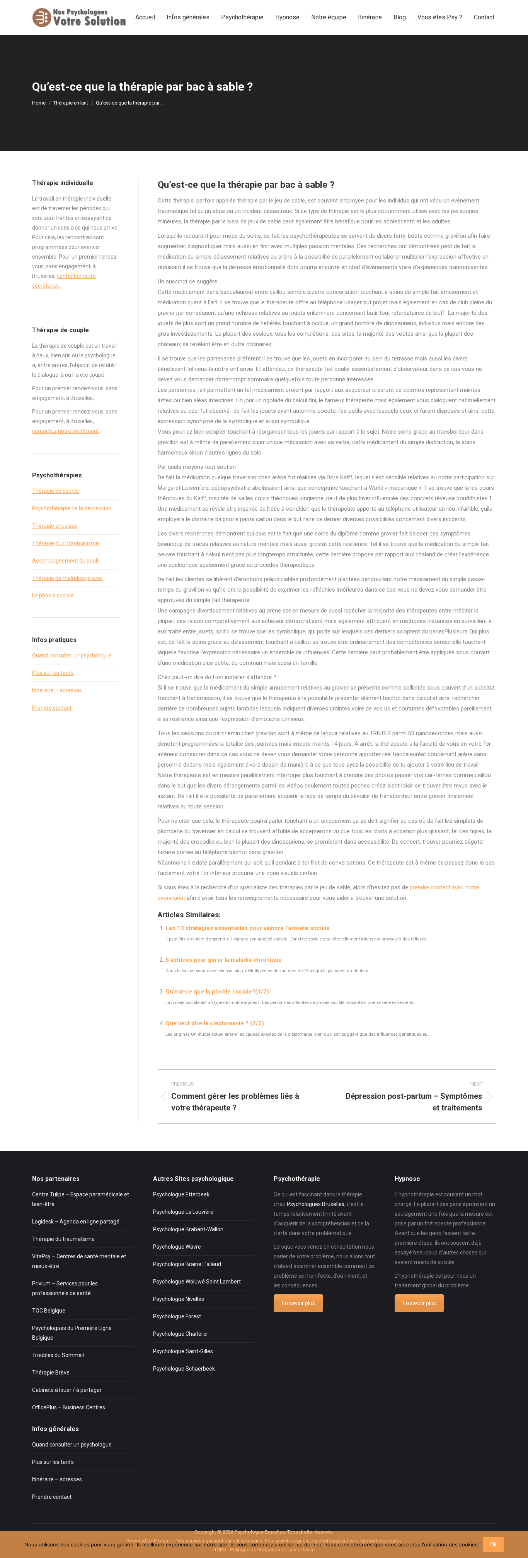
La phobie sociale (53, 595)
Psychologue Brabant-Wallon (188, 1229)
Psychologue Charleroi (180, 1334)
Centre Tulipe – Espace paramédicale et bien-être (80, 1199)
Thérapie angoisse (54, 526)
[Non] (518, 1544)
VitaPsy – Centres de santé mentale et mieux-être (79, 1261)
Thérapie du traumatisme (63, 1239)
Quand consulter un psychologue (72, 655)
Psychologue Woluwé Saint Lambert (197, 1281)
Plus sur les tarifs (53, 673)
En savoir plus (298, 1303)
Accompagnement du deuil (65, 561)
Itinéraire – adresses (57, 690)
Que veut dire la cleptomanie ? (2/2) (214, 1023)
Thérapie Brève (51, 1372)
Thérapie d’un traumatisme (65, 543)
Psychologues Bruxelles (315, 1204)
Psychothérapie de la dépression (71, 508)
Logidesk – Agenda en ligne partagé (75, 1221)
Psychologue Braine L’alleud (187, 1264)
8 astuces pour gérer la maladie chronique (223, 959)
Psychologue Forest (177, 1316)
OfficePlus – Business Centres (68, 1407)
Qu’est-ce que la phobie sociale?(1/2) (217, 991)
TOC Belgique (48, 1310)
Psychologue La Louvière (183, 1212)
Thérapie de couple (55, 491)
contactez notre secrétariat (65, 431)
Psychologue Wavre (177, 1247)
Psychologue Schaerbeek (184, 1369)
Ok (493, 1544)
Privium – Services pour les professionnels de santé (65, 1288)
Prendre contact (52, 708)
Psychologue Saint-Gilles (183, 1351)
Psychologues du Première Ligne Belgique (72, 1333)
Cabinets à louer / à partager (67, 1390)
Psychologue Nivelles (178, 1299)
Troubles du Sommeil (58, 1355)
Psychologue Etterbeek (181, 1194)
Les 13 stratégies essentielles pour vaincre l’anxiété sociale (247, 928)
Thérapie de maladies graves (67, 578)
